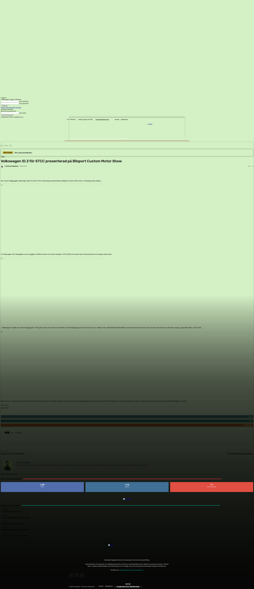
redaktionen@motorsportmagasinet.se (131, 570)
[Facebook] (71, 575)
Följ (127, 483)
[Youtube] (82, 575)
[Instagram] (77, 575)
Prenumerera (211, 483)
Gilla (42, 483)
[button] (184, 138)
